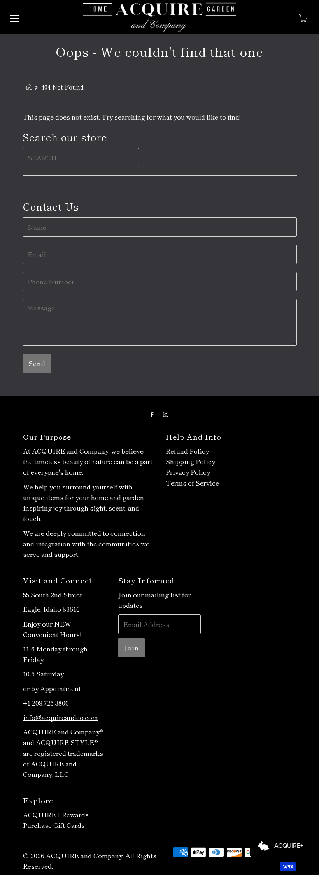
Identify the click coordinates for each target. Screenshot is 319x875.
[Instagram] (165, 413)
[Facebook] (152, 413)
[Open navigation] (14, 17)
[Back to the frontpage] (30, 87)
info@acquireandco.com (60, 717)
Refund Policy (187, 451)
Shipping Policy (190, 461)
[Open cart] (303, 17)
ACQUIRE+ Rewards (56, 814)
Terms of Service (192, 483)
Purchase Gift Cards (54, 825)
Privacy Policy (188, 472)
